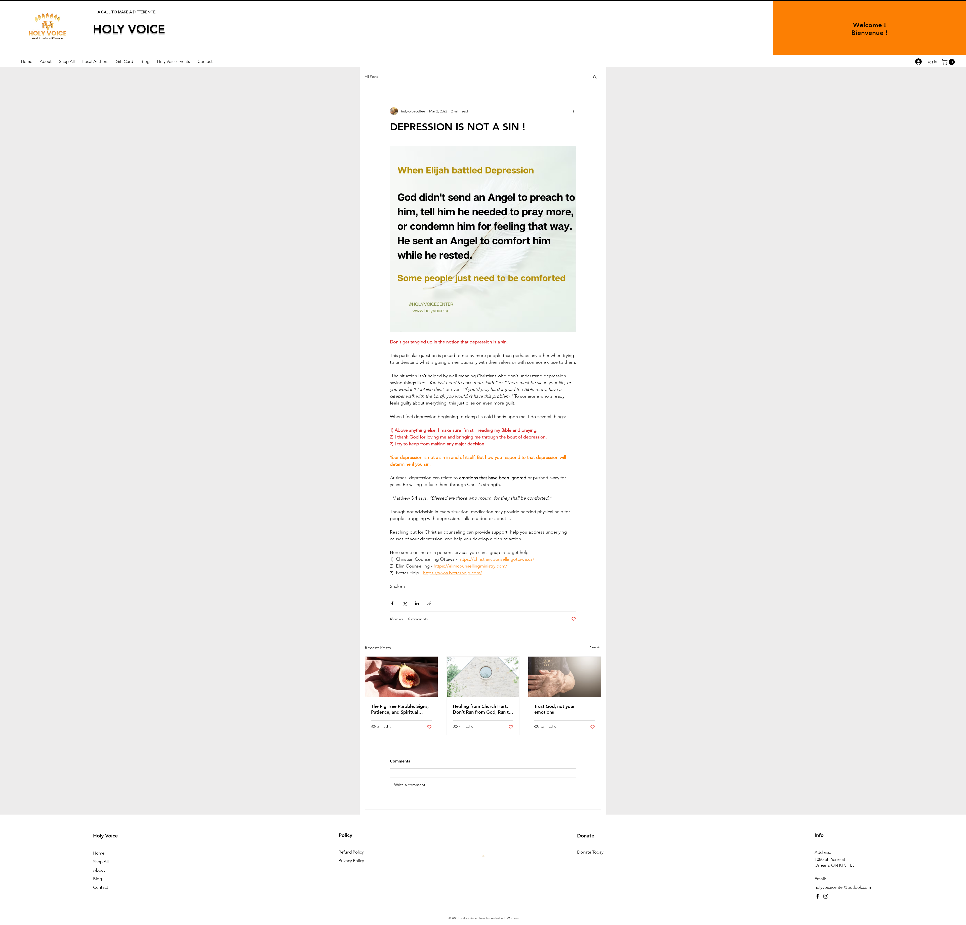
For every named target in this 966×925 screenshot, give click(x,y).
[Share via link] (429, 603)
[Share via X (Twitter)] (404, 603)
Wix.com (512, 918)
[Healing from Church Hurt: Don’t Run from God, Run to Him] (483, 677)
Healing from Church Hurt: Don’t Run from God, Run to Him (482, 709)
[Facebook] (818, 896)
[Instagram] (826, 896)
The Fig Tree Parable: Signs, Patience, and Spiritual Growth (400, 709)
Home (98, 853)
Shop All (101, 861)
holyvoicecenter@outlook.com (843, 887)
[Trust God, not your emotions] (564, 677)
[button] (948, 62)
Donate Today (590, 852)
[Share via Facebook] (392, 603)
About (99, 870)
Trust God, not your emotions (554, 709)
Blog (97, 878)
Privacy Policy (351, 860)
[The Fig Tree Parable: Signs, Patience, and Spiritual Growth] (401, 677)
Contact (100, 887)
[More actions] (573, 111)
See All (595, 647)
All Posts (371, 76)
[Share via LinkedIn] (417, 603)
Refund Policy (351, 852)
